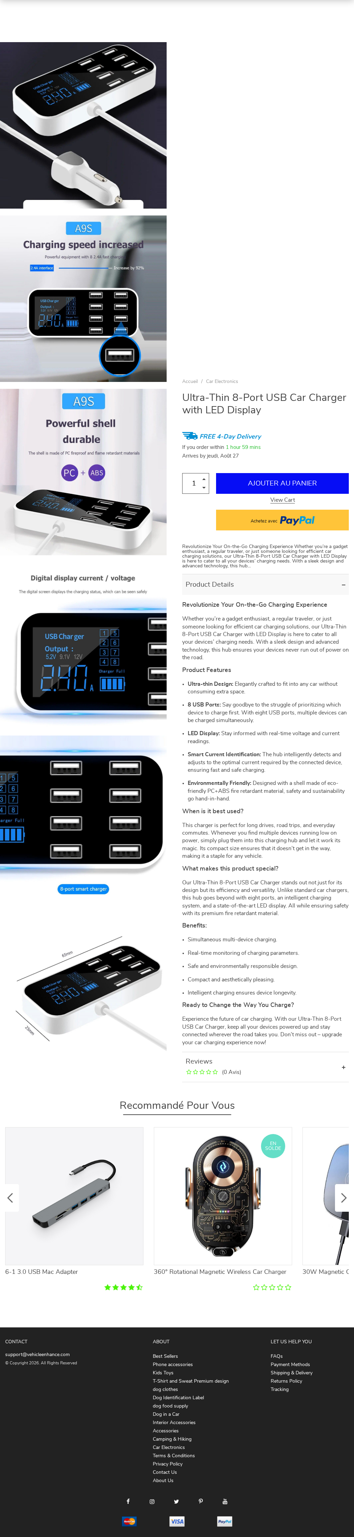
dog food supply (170, 1406)
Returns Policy (286, 1381)
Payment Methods (290, 1364)
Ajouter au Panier (282, 483)
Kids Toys (163, 1373)
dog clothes (165, 1389)
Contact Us (165, 1472)
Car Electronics (222, 381)
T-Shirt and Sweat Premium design (191, 1381)
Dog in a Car (166, 1414)
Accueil (190, 381)
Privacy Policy (168, 1464)
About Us (163, 1480)
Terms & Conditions (174, 1455)
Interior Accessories (174, 1422)
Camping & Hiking (172, 1439)
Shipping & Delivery (292, 1373)
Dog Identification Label (178, 1397)
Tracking (280, 1389)
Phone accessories (173, 1364)
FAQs (277, 1356)
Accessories (166, 1431)
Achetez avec (264, 521)
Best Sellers (165, 1356)
